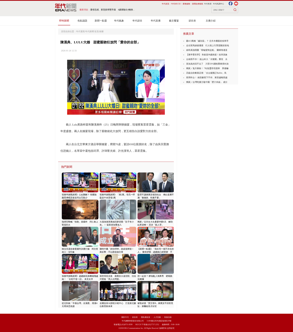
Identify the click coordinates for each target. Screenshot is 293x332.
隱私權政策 (146, 317)
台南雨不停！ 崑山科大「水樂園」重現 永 (206, 59)
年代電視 (80, 31)
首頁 (96, 31)
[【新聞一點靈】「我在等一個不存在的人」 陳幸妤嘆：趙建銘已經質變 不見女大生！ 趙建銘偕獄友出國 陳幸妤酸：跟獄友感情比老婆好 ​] (155, 246)
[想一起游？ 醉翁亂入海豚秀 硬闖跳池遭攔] (155, 273)
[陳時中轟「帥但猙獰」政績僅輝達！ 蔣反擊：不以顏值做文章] (118, 246)
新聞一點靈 (101, 20)
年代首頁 (165, 4)
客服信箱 (168, 317)
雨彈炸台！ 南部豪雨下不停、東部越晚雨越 (206, 77)
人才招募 (157, 317)
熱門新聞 (66, 166)
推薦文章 (188, 33)
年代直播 (156, 20)
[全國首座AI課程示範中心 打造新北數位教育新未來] (118, 300)
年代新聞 (89, 31)
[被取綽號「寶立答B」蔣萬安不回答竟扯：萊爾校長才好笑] (155, 300)
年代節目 (137, 20)
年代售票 (208, 4)
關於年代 (125, 317)
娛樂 (101, 31)
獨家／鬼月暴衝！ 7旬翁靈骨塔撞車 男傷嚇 (207, 68)
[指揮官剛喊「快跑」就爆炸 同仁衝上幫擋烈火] (80, 219)
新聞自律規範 (197, 4)
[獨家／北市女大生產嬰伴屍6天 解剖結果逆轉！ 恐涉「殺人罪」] (155, 219)
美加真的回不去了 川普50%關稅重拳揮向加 (207, 64)
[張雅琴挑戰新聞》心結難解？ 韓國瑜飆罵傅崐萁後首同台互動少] (80, 191)
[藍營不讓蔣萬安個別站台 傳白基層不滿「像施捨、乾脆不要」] (155, 191)
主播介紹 (210, 20)
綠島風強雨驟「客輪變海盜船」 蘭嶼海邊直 (206, 50)
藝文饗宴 (174, 20)
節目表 (192, 20)
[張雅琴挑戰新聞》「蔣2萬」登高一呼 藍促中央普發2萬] (118, 191)
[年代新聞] (65, 7)
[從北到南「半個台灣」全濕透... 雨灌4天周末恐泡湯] (80, 300)
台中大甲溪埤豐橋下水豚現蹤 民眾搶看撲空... (112, 10)
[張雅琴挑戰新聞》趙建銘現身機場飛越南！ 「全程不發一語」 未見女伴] (80, 273)
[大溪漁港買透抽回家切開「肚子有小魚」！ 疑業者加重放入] (118, 219)
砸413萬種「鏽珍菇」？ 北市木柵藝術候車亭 (207, 41)
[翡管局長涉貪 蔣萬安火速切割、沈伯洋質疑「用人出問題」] (118, 273)
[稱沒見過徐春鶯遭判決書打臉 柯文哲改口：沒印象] (80, 246)
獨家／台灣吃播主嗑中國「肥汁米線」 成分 (206, 82)
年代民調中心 (218, 4)
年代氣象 (119, 20)
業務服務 (186, 4)
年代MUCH (176, 4)
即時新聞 (64, 20)
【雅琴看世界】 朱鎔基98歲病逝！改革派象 (206, 55)
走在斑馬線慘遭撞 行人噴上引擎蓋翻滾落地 (207, 45)
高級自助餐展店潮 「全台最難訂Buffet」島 (206, 73)
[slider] (116, 112)
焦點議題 (82, 20)
